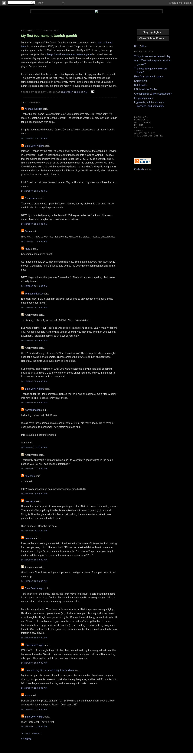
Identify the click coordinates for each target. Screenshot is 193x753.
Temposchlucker (34, 293)
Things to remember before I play (152, 56)
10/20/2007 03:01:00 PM (34, 138)
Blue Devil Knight (34, 145)
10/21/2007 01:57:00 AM (34, 447)
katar (27, 248)
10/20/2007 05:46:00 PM (34, 241)
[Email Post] (92, 91)
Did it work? (140, 85)
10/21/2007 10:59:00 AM (34, 663)
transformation (33, 409)
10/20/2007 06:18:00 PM (34, 286)
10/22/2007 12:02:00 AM (34, 688)
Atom (144, 46)
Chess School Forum (151, 38)
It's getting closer (143, 98)
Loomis (29, 538)
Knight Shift (140, 80)
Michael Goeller (33, 108)
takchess (30, 476)
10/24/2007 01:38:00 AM (34, 727)
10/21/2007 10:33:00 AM (34, 560)
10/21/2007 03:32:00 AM (34, 469)
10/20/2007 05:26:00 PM (34, 224)
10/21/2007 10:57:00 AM (34, 638)
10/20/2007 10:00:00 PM (34, 403)
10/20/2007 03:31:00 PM (34, 191)
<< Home (26, 738)
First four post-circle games (149, 76)
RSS (136, 46)
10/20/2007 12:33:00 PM (74, 92)
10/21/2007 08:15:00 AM (34, 531)
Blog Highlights (151, 32)
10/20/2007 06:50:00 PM (34, 307)
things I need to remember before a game (69, 54)
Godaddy (139, 169)
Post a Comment (32, 733)
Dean (28, 231)
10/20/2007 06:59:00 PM (34, 340)
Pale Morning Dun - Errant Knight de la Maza (49, 670)
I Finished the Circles (145, 89)
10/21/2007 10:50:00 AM (34, 581)
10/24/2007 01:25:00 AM (34, 709)
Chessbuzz (31, 198)
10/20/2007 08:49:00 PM (34, 381)
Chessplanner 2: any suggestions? (153, 93)
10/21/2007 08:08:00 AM (34, 494)
